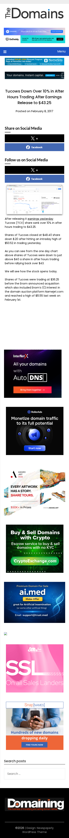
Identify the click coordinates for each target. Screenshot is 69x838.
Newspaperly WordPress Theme (38, 830)
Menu (61, 51)
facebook (37, 147)
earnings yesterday (40, 219)
